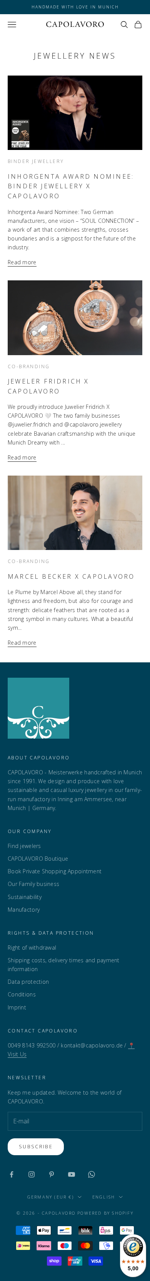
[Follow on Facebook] (11, 1174)
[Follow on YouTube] (71, 1174)
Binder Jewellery (36, 161)
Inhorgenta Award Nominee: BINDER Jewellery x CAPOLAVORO (71, 186)
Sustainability (25, 897)
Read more (22, 262)
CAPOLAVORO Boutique (38, 858)
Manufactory (24, 909)
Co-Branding (29, 366)
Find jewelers (24, 846)
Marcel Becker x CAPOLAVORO (71, 576)
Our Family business (33, 883)
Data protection (28, 981)
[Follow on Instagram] (31, 1174)
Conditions (22, 994)
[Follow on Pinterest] (51, 1174)
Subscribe (36, 1146)
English (103, 1197)
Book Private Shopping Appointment (55, 871)
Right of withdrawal (32, 947)
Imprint (17, 1007)
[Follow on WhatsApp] (91, 1174)
